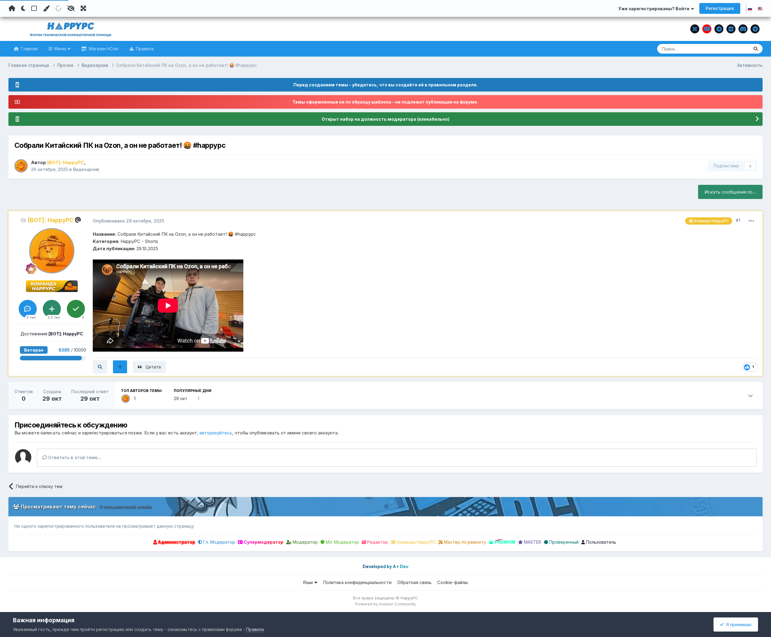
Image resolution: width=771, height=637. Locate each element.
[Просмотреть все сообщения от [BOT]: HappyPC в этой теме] (100, 367)
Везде (735, 48)
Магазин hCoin (103, 48)
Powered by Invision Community (385, 603)
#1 (738, 220)
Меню (60, 48)
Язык (308, 582)
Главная (29, 48)
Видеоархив (86, 169)
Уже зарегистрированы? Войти (654, 8)
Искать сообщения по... (730, 192)
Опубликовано (128, 220)
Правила (144, 48)
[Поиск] (756, 49)
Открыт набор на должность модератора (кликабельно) (385, 119)
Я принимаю (738, 624)
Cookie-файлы (452, 582)
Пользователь (600, 542)
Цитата (153, 366)
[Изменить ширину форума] (83, 8)
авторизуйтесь (215, 433)
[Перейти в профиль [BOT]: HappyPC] (21, 165)
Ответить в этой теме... (74, 457)
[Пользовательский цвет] (46, 8)
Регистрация (720, 8)
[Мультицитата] (120, 366)
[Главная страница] (11, 8)
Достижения (51, 333)
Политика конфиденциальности (357, 582)
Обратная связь (414, 582)
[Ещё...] (751, 221)
